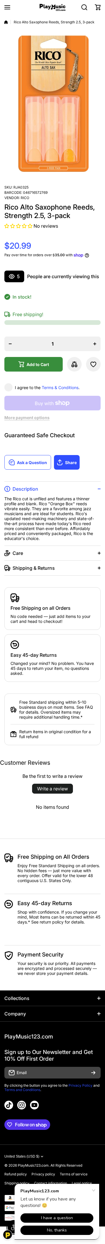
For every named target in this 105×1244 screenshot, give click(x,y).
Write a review (52, 789)
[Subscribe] (93, 1073)
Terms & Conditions (60, 387)
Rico (25, 198)
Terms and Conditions (22, 1090)
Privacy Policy (80, 1085)
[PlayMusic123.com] (52, 7)
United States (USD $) (21, 1156)
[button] (98, 7)
